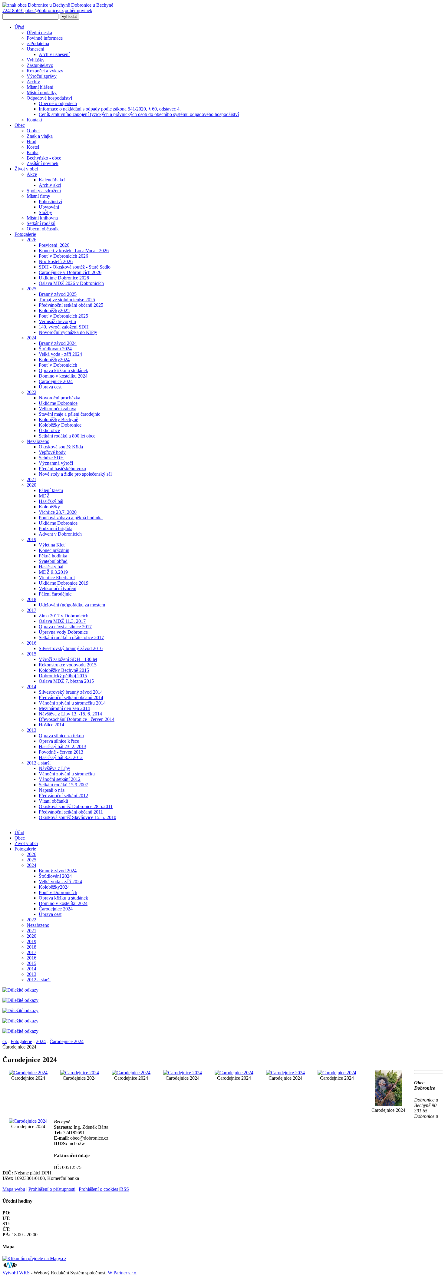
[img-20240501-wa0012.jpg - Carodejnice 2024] (79, 1072)
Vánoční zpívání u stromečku (67, 773)
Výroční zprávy (42, 76)
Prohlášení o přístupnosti (51, 1189)
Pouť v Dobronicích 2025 (63, 316)
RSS (124, 1189)
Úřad (19, 27)
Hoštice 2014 (51, 724)
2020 (31, 484)
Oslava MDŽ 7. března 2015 (66, 681)
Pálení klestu (51, 490)
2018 (31, 599)
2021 (31, 479)
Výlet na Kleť (52, 544)
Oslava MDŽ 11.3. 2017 (62, 621)
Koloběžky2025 (54, 310)
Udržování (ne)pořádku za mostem (72, 604)
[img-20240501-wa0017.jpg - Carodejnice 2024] (337, 1072)
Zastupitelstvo (40, 65)
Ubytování (49, 207)
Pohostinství (50, 201)
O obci (33, 130)
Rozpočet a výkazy (45, 70)
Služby (45, 212)
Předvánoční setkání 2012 (63, 795)
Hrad (31, 141)
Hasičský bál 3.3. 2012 (61, 757)
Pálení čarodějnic (55, 593)
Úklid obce (49, 430)
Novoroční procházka (59, 397)
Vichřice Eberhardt (57, 577)
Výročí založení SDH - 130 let (68, 659)
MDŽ (44, 495)
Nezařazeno (38, 441)
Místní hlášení (40, 87)
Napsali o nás (51, 790)
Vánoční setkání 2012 (60, 779)
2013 (31, 730)
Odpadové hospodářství (49, 98)
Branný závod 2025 (58, 294)
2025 (31, 288)
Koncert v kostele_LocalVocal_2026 (74, 250)
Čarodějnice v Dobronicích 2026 (70, 272)
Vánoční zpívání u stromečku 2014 (72, 702)
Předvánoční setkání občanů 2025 (71, 305)
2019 (31, 539)
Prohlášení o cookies (99, 1189)
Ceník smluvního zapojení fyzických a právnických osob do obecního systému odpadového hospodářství (139, 114)
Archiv (33, 81)
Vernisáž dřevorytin (57, 321)
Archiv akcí (50, 185)
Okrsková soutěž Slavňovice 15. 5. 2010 (77, 817)
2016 (31, 643)
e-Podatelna (38, 43)
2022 (31, 392)
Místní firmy (38, 196)
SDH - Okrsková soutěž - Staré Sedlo (74, 266)
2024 (31, 337)
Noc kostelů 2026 (56, 261)
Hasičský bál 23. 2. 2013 (62, 746)
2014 (31, 686)
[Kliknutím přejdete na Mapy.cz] (34, 1258)
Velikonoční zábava (57, 408)
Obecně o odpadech (58, 103)
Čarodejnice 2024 (56, 381)
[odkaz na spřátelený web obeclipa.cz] (20, 1031)
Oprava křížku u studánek (63, 370)
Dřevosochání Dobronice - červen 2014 (76, 719)
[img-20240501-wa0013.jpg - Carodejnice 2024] (131, 1072)
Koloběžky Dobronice (60, 425)
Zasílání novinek (42, 163)
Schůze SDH (51, 457)
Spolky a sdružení (44, 190)
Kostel (33, 147)
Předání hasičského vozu (62, 468)
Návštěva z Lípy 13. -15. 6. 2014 (70, 713)
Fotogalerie (25, 234)
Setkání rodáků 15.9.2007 (63, 784)
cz (4, 1041)
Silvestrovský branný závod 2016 (71, 648)
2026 (31, 239)
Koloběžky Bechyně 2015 (64, 670)
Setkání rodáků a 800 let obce (67, 435)
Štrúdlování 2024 (55, 348)
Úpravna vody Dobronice (63, 632)
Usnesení (35, 48)
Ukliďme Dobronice (58, 403)
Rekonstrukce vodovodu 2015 (68, 664)
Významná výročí (56, 463)
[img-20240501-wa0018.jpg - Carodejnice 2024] (388, 1104)
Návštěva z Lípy (54, 768)
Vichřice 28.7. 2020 (58, 512)
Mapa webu (13, 1189)
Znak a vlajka (40, 136)
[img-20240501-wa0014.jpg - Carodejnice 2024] (182, 1072)
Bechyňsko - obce (44, 157)
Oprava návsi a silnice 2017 (65, 626)
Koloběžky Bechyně (58, 419)
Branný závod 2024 (58, 343)
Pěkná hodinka (53, 555)
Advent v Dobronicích (60, 534)
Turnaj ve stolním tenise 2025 (67, 299)
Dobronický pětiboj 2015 (63, 675)
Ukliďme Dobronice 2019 (63, 583)
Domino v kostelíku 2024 (63, 375)
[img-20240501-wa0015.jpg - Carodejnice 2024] (234, 1072)
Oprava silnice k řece (59, 741)
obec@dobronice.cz (44, 10)
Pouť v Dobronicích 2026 (63, 256)
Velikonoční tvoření (57, 588)
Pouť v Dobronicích (58, 365)
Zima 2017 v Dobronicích (63, 615)
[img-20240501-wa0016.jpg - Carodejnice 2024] (285, 1072)
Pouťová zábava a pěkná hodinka (71, 517)
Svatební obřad (53, 561)
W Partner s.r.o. (122, 1272)
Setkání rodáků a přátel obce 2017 (71, 637)
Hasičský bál (51, 501)
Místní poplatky (42, 92)
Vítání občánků (53, 801)
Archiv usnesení (54, 54)
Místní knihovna (42, 217)
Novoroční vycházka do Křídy (68, 332)
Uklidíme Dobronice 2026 (64, 277)
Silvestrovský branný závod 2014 (71, 692)
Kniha (32, 152)
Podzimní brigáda (55, 528)
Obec (20, 125)
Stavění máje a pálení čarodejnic (69, 414)
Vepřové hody (52, 452)
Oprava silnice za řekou (61, 735)
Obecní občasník (43, 228)
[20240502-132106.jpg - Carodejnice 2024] (28, 1121)
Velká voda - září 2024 (60, 354)
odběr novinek (78, 10)
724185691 (13, 10)
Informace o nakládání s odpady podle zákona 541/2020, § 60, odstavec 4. (110, 108)
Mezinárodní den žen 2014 (64, 708)
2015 (31, 653)
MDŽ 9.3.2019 (53, 572)
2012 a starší (39, 762)
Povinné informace (45, 38)
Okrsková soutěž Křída (61, 446)
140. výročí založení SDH (64, 326)
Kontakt (34, 119)
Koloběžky (49, 506)
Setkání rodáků (41, 223)
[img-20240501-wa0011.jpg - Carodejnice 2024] (28, 1072)
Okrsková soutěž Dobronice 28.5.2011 (76, 806)
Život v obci (26, 168)
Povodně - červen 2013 (61, 752)
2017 (31, 610)
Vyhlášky (35, 59)
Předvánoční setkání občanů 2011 (71, 811)
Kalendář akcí (52, 179)
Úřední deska (39, 32)
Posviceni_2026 (54, 245)
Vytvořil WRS (16, 1272)
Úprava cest (50, 386)
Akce (32, 174)
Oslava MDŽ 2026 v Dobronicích (71, 283)
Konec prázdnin (54, 550)
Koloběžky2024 (54, 359)
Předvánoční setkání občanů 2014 (71, 697)
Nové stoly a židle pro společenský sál (75, 474)
